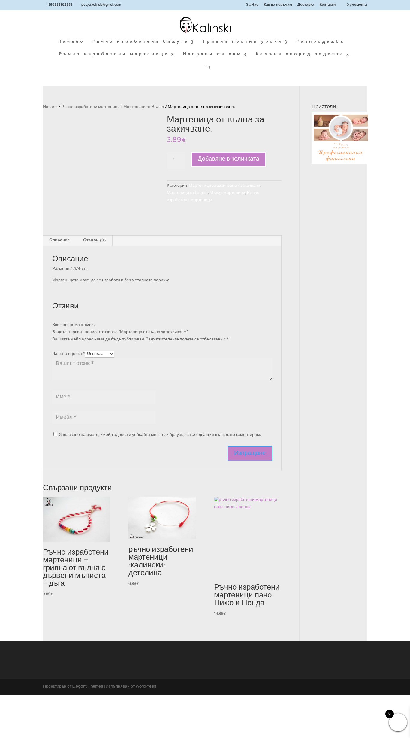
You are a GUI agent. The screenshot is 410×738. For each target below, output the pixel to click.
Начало (71, 42)
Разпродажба (321, 42)
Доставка (305, 5)
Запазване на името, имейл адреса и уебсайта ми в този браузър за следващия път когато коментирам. (160, 435)
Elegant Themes (87, 687)
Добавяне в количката (228, 159)
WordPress (146, 687)
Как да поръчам (278, 5)
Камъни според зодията (300, 55)
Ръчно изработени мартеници (114, 55)
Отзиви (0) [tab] (94, 240)
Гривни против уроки (243, 42)
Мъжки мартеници (227, 193)
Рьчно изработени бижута (140, 42)
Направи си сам (212, 55)
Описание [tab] (59, 240)
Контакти (328, 5)
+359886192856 (59, 5)
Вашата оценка (68, 354)
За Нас (252, 5)
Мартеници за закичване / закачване (224, 186)
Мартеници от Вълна (143, 107)
